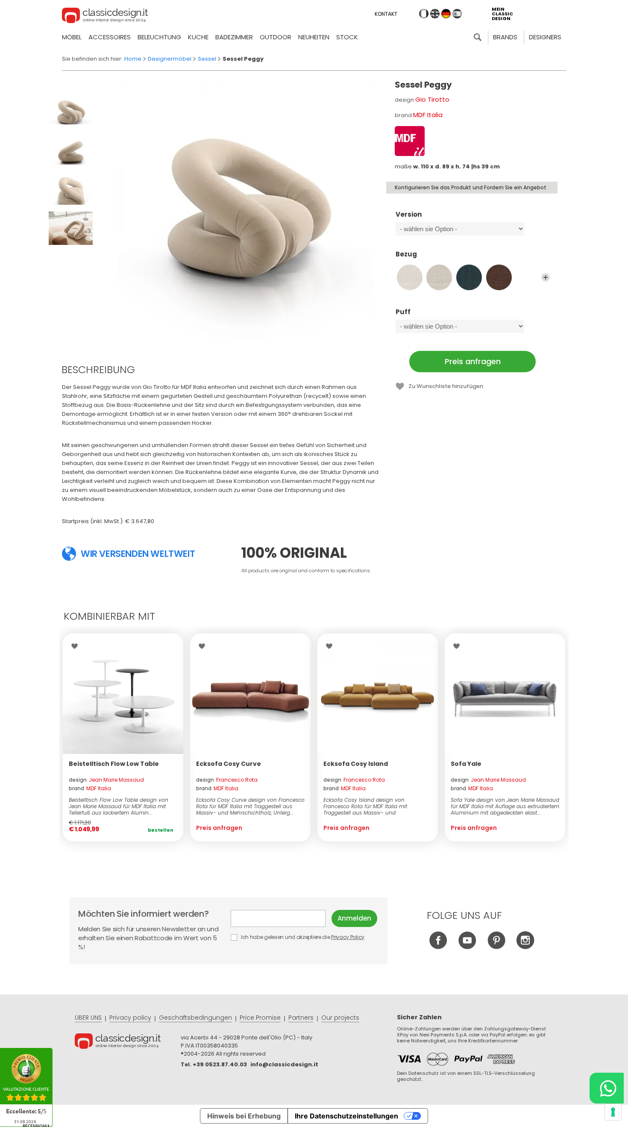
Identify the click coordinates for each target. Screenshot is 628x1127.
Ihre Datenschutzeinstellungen (346, 1116)
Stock (347, 36)
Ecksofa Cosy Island (355, 763)
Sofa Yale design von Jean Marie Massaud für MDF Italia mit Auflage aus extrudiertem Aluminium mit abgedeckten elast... (505, 806)
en (435, 13)
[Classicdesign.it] (105, 17)
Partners (301, 1018)
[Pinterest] (496, 947)
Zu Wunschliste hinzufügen (445, 386)
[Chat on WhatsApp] (607, 1088)
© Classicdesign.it (128, 1042)
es (457, 13)
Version (409, 215)
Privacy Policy (347, 937)
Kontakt (386, 14)
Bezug (406, 254)
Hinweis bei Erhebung (244, 1116)
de (446, 13)
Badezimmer (234, 36)
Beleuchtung (159, 36)
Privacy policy (130, 1018)
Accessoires (109, 36)
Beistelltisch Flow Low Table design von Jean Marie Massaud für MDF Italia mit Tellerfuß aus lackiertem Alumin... (118, 806)
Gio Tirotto (432, 99)
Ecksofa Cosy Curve (228, 763)
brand (90, 788)
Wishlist (76, 646)
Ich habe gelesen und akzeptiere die (302, 937)
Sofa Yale (466, 763)
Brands (505, 36)
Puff (403, 312)
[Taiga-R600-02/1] (439, 277)
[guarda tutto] (545, 277)
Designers (545, 36)
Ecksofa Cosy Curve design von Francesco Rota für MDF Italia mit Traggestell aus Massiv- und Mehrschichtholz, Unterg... (250, 806)
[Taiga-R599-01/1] (410, 277)
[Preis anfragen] (250, 693)
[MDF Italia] (410, 141)
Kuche (198, 36)
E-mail (281, 918)
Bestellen (160, 830)
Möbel (72, 36)
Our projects (340, 1018)
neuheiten (313, 36)
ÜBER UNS (88, 1018)
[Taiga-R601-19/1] (469, 277)
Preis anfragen (473, 361)
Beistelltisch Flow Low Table (114, 763)
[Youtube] (467, 947)
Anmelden (354, 918)
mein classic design (502, 14)
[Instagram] (525, 947)
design (106, 779)
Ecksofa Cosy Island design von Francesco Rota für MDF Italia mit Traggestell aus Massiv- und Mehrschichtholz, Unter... (365, 806)
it (423, 13)
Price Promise (260, 1018)
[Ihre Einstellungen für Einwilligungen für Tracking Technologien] (613, 1112)
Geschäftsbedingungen (195, 1018)
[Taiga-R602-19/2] (499, 277)
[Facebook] (438, 947)
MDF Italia (428, 114)
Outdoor (275, 36)
